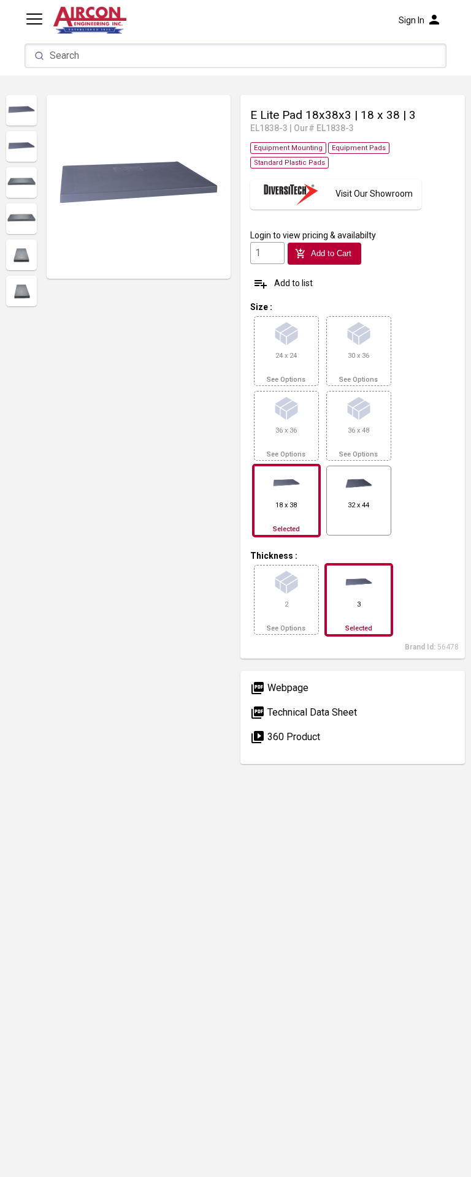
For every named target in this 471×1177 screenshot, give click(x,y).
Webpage (279, 688)
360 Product (285, 737)
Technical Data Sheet (303, 712)
